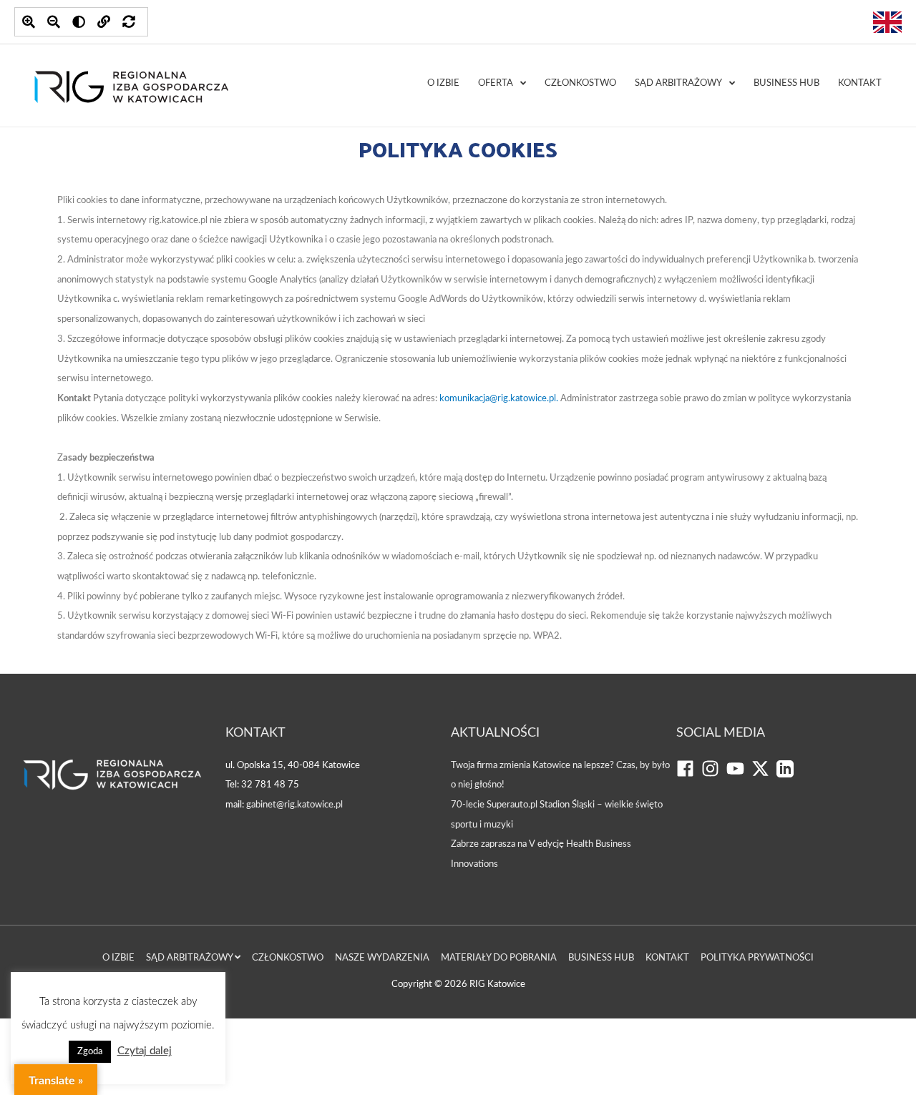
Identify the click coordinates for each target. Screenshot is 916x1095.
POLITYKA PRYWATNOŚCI (757, 958)
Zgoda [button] (89, 1051)
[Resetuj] (129, 21)
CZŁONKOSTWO (580, 83)
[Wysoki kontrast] (79, 21)
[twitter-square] (763, 775)
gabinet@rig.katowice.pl (294, 805)
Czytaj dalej (144, 1051)
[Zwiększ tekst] (29, 21)
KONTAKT (860, 83)
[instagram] (713, 775)
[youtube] (738, 775)
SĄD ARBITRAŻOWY (678, 83)
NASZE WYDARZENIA (382, 958)
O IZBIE (443, 83)
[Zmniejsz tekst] (54, 21)
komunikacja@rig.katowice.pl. (499, 398)
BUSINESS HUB (786, 83)
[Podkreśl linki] (104, 21)
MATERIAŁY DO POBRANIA (499, 958)
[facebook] (688, 775)
